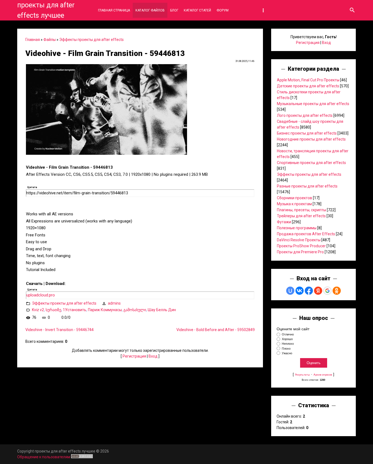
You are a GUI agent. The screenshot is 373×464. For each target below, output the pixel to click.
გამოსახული (134, 310)
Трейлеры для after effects (301, 216)
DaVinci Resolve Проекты (299, 240)
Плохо (286, 348)
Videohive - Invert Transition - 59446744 (59, 330)
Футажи (284, 222)
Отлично (288, 334)
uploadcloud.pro (40, 295)
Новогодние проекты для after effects (311, 139)
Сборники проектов (294, 198)
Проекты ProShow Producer (301, 246)
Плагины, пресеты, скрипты (301, 210)
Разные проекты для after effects (307, 186)
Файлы (49, 39)
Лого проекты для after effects (305, 115)
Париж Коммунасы (105, 310)
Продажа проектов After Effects (306, 234)
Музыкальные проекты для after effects (313, 104)
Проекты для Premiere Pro (300, 252)
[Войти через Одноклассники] (337, 291)
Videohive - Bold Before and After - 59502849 (215, 330)
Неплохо (288, 344)
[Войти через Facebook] (309, 291)
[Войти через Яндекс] (318, 291)
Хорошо (287, 339)
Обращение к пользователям (43, 457)
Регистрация (134, 356)
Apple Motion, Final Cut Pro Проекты (308, 80)
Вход (153, 356)
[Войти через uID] (290, 291)
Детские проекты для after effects (308, 86)
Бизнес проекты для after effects (307, 133)
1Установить (74, 310)
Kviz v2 (38, 310)
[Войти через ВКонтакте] (299, 291)
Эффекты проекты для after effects (91, 39)
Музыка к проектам (294, 204)
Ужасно (287, 353)
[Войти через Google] (327, 291)
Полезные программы (296, 228)
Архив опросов (322, 374)
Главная (32, 39)
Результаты (302, 374)
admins (114, 303)
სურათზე (53, 310)
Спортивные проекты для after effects (311, 162)
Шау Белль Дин (162, 310)
